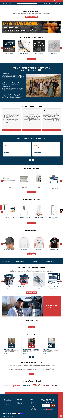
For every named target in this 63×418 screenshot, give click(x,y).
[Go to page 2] (30, 252)
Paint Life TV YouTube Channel (11, 129)
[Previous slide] (2, 48)
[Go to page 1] (29, 252)
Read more (5, 353)
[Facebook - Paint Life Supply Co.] (44, 409)
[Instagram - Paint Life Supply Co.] (46, 409)
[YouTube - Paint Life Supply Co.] (50, 409)
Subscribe (53, 405)
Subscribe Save (57, 0)
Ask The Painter (31, 327)
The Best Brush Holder (8, 349)
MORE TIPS (49, 307)
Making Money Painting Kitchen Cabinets (31, 349)
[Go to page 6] (33, 252)
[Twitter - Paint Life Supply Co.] (42, 409)
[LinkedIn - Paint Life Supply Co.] (52, 409)
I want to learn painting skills (31, 16)
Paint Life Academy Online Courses (31, 129)
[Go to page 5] (32, 252)
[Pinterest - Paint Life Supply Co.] (48, 409)
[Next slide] (61, 48)
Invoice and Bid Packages (31, 292)
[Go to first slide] (61, 281)
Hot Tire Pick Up (46, 349)
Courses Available (31, 59)
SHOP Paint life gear (31, 254)
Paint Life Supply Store (51, 129)
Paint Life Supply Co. (9, 416)
